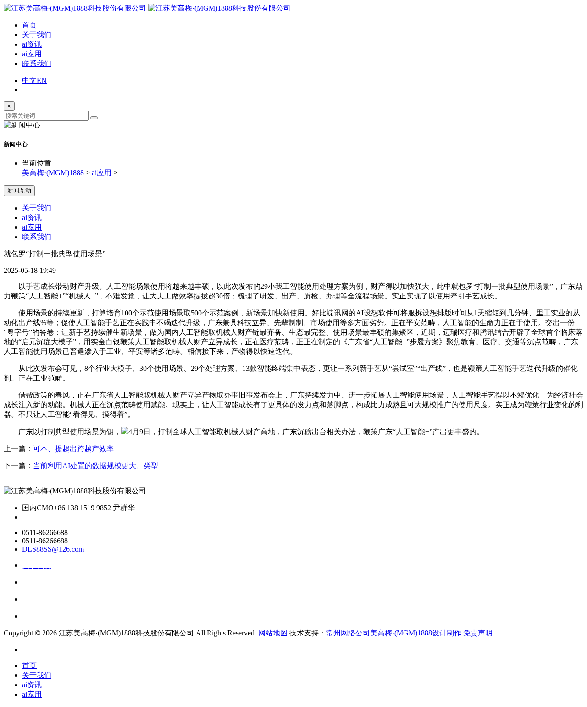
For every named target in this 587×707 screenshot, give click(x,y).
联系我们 (36, 63)
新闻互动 (19, 190)
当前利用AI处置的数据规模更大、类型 (95, 465)
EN (42, 80)
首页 (29, 25)
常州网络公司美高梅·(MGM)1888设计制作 (393, 633)
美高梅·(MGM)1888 (53, 173)
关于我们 (36, 35)
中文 (29, 80)
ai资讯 (32, 44)
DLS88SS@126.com (53, 549)
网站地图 (273, 633)
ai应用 (32, 54)
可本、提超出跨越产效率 (73, 449)
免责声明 (478, 633)
